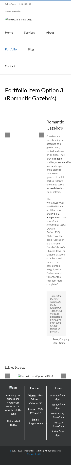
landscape (56, 166)
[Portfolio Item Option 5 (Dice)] (35, 376)
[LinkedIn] (42, 430)
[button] (28, 66)
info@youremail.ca (13, 11)
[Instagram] (33, 430)
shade (58, 158)
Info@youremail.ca (37, 423)
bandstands (56, 188)
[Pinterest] (37, 430)
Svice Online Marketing (34, 451)
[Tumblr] (35, 436)
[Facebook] (29, 430)
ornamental (61, 162)
